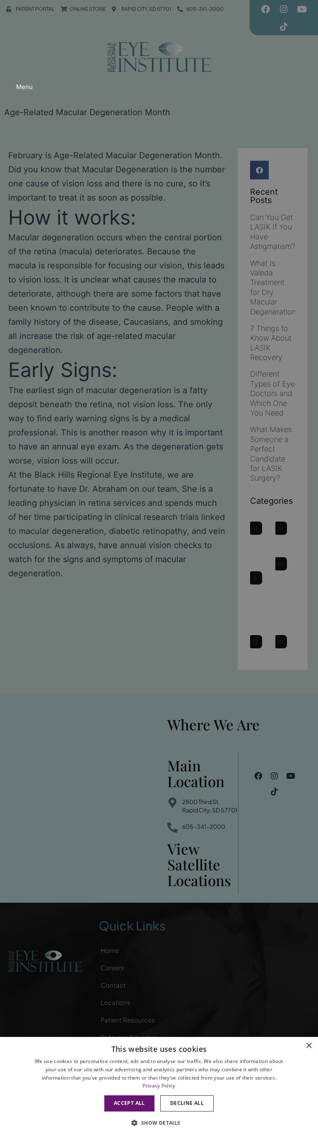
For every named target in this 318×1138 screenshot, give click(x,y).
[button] (158, 1123)
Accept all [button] (129, 1103)
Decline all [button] (187, 1103)
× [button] (309, 1046)
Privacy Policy (158, 1085)
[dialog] (159, 1087)
